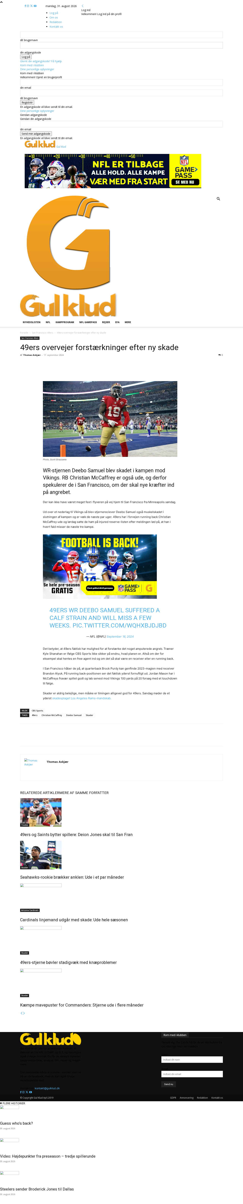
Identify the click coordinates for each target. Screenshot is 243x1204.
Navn (164, 1054)
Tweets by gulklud (102, 1034)
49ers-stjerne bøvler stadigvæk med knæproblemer (68, 962)
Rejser (106, 322)
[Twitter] (32, 6)
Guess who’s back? (16, 1123)
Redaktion (202, 1097)
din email (25, 87)
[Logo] (68, 291)
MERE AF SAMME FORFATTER (84, 793)
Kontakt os (217, 1097)
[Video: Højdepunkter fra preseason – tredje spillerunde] (121, 1144)
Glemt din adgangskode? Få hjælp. (41, 61)
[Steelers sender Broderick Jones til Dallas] (121, 1177)
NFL (48, 322)
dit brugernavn (29, 40)
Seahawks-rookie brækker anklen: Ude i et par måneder (72, 877)
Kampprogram (65, 322)
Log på (54, 13)
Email (164, 1069)
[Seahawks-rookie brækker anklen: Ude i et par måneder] (121, 855)
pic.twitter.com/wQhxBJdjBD (119, 625)
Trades (24, 825)
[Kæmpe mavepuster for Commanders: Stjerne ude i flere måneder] (121, 983)
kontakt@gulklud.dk (47, 1088)
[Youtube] (35, 6)
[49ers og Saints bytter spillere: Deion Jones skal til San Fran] (121, 812)
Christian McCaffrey (52, 715)
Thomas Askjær (32, 355)
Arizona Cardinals (30, 910)
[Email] (62, 370)
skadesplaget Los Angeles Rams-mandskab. (81, 698)
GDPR (173, 1097)
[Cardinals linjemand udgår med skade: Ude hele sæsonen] (121, 897)
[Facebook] (26, 6)
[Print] (70, 370)
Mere (128, 322)
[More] (80, 370)
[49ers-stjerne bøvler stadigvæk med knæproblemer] (121, 940)
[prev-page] (21, 1013)
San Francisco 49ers (42, 332)
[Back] (82, 6)
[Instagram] (28, 6)
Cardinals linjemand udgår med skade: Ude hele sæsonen (74, 919)
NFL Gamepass (88, 322)
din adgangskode (30, 52)
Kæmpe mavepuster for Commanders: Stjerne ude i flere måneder (82, 1005)
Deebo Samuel (74, 715)
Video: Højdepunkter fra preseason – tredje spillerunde (48, 1156)
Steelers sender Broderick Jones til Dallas (37, 1189)
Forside (24, 332)
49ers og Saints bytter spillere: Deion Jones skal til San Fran (76, 834)
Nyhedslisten (31, 322)
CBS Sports (37, 710)
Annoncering (186, 1097)
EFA (117, 322)
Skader (89, 715)
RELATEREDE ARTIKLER (39, 793)
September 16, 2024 (120, 636)
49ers (34, 715)
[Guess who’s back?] (121, 1112)
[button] (218, 199)
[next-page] (24, 1013)
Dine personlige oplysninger (37, 69)
